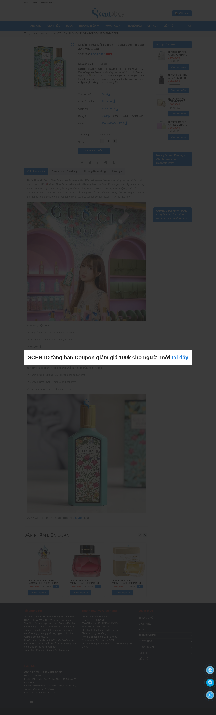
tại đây (180, 357)
